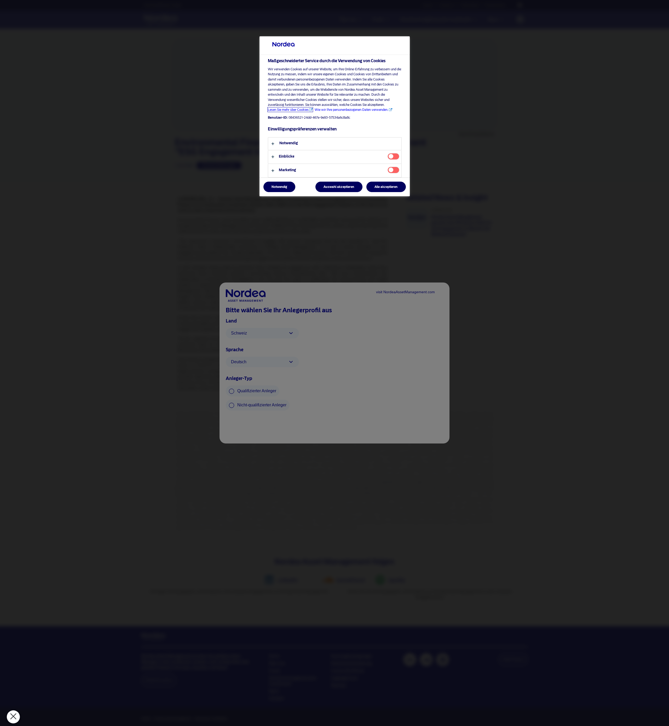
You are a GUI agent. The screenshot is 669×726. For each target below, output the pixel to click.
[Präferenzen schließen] (13, 716)
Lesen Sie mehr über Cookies (288, 110)
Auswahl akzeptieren (339, 187)
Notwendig (279, 187)
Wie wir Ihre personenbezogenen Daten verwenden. (351, 110)
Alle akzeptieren (386, 187)
